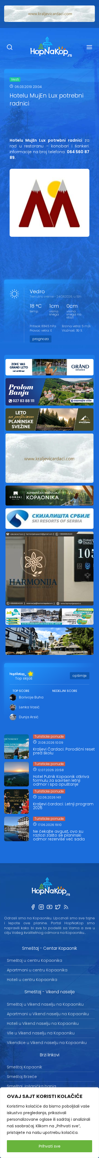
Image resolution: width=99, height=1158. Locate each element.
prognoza (40, 338)
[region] (49, 1122)
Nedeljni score (64, 691)
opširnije (80, 675)
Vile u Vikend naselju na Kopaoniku (41, 1033)
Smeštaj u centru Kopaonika (34, 960)
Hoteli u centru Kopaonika (32, 979)
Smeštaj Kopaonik (24, 1067)
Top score (20, 691)
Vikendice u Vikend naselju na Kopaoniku (47, 1042)
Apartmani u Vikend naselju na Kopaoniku (48, 1014)
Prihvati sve (50, 1146)
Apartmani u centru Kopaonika (37, 970)
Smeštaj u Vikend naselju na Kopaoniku (45, 1004)
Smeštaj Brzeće (22, 1076)
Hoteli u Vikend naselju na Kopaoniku (43, 1023)
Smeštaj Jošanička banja (31, 1086)
